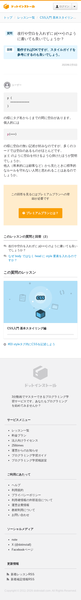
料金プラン (19, 435)
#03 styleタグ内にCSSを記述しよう (31, 344)
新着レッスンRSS (22, 574)
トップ (8, 17)
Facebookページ (22, 549)
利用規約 (17, 490)
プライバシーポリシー (26, 495)
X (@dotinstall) (21, 544)
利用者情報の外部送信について (32, 500)
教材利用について (23, 510)
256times (18, 445)
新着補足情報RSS (22, 579)
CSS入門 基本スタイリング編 (59, 17)
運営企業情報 (20, 505)
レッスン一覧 (26, 17)
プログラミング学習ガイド (29, 455)
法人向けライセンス (25, 440)
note (14, 539)
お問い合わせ (20, 515)
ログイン (64, 6)
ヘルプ (16, 485)
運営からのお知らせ (25, 450)
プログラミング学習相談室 (29, 460)
